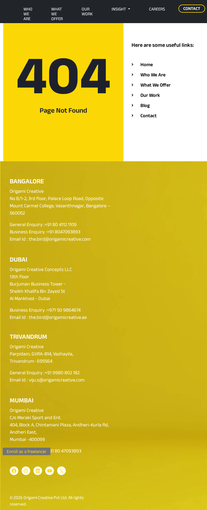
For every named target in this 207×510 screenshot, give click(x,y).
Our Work (87, 11)
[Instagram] (26, 470)
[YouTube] (49, 470)
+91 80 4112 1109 (61, 224)
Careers (157, 9)
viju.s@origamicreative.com (57, 380)
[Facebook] (14, 470)
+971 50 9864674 (64, 310)
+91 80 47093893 (64, 451)
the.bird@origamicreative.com (59, 239)
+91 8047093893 (63, 231)
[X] (61, 470)
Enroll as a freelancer (26, 451)
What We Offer (57, 14)
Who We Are (27, 14)
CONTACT (191, 8)
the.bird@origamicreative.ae (58, 317)
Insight (119, 9)
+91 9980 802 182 (62, 372)
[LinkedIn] (37, 470)
